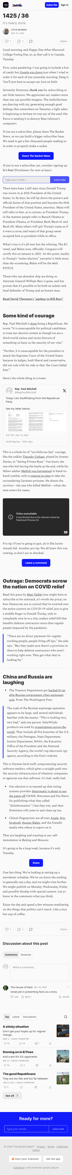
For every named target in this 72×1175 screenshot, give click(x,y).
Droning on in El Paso (18, 1052)
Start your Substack (27, 1158)
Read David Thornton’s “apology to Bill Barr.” (33, 299)
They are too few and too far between (25, 1078)
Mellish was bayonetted (36, 471)
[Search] (65, 1016)
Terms (51, 1146)
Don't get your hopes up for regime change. (24, 1032)
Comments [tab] (11, 954)
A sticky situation (16, 1026)
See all (10, 1095)
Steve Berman (19, 30)
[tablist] (18, 954)
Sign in (65, 4)
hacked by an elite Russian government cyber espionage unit (37, 695)
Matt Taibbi (34, 594)
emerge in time (41, 476)
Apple (55, 818)
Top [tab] (7, 1016)
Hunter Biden (31, 823)
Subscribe (51, 4)
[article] (36, 1035)
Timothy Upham (34, 457)
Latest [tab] (16, 1016)
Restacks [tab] (26, 954)
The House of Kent (21, 987)
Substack (18, 1167)
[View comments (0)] (21, 1087)
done (33, 323)
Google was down (31, 72)
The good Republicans (19, 1074)
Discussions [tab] (29, 1016)
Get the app (53, 1158)
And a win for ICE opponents (20, 1056)
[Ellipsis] (67, 987)
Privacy (41, 1146)
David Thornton (20, 1039)
